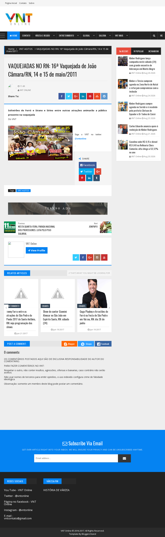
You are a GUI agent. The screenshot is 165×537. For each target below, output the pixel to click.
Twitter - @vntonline (16, 496)
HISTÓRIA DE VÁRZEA (56, 490)
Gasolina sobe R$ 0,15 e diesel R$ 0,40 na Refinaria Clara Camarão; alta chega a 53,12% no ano (143, 147)
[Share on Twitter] (69, 96)
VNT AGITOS (26, 48)
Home (14, 35)
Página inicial (11, 3)
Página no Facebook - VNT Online (20, 503)
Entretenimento (66, 35)
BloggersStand (89, 534)
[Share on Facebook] (61, 96)
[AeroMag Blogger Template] (23, 19)
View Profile (36, 250)
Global (86, 35)
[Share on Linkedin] (83, 96)
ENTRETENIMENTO (12, 306)
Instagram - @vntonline (18, 510)
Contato (23, 3)
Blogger (71, 343)
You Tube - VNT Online (18, 490)
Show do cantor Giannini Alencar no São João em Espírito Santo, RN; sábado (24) (56, 317)
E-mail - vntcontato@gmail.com (18, 517)
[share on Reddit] (104, 96)
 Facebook (87, 165)
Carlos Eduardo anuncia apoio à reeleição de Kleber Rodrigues (143, 127)
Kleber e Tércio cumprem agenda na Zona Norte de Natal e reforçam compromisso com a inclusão (143, 86)
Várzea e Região (42, 35)
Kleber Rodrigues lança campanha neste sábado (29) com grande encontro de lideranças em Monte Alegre (142, 63)
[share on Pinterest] (90, 96)
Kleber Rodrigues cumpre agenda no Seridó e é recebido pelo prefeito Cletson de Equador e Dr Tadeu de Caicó (143, 109)
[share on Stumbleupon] (97, 96)
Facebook (105, 343)
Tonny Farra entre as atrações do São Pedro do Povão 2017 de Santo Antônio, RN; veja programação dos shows (20, 319)
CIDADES (45, 306)
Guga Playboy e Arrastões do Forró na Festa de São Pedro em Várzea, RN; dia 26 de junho (94, 317)
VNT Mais (119, 35)
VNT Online (66, 530)
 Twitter (86, 171)
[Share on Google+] (76, 96)
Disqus (89, 343)
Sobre (31, 3)
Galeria (102, 35)
